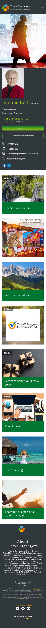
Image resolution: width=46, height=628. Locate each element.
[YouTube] (28, 609)
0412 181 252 (12, 149)
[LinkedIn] (23, 609)
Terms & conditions (23, 583)
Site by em (37, 589)
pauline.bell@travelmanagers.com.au (22, 154)
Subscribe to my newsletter (23, 136)
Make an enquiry (23, 128)
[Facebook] (17, 609)
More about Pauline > (12, 113)
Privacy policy (23, 585)
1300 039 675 (12, 144)
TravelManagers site (23, 582)
